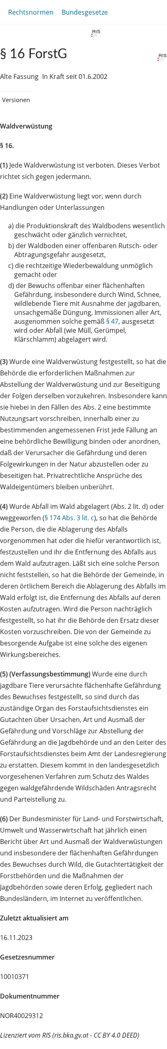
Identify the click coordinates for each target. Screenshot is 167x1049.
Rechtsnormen (31, 12)
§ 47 (112, 321)
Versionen (16, 100)
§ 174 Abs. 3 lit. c (69, 517)
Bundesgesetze (85, 12)
